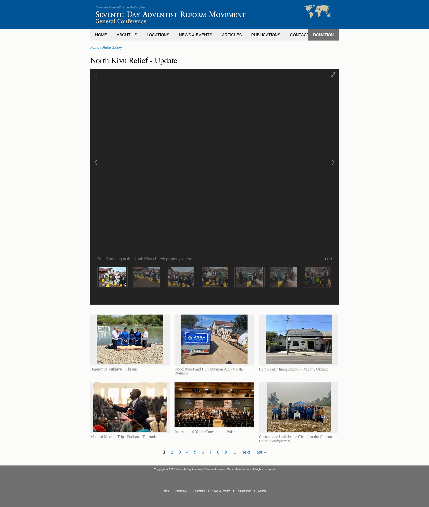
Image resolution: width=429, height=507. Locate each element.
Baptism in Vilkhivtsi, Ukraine (114, 368)
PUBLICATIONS (266, 35)
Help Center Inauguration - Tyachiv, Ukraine (293, 368)
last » (260, 452)
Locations (199, 490)
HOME (101, 35)
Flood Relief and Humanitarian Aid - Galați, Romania (209, 370)
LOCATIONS (158, 35)
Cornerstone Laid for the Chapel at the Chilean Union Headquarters (295, 438)
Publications (244, 490)
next (246, 452)
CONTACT (299, 35)
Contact (262, 490)
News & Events (221, 490)
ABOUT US (127, 35)
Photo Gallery (112, 47)
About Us (181, 490)
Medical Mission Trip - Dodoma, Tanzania (123, 436)
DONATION (323, 35)
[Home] (214, 14)
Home (94, 47)
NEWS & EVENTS (195, 35)
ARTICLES (232, 35)
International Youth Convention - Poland (206, 431)
